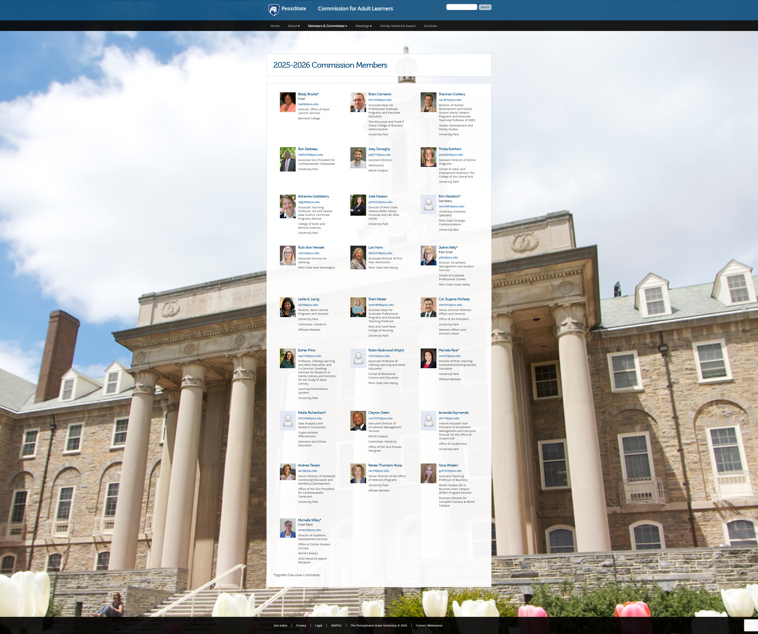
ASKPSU (336, 625)
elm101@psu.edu (450, 305)
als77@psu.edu (449, 418)
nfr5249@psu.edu (310, 418)
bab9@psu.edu (308, 104)
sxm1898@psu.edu (381, 305)
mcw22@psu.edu (309, 530)
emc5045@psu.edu (451, 206)
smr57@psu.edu (450, 356)
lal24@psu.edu (308, 305)
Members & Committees (326, 26)
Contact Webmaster (429, 625)
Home (275, 26)
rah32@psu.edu (308, 253)
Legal (318, 625)
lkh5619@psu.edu (380, 253)
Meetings (362, 26)
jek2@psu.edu (448, 257)
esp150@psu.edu (309, 356)
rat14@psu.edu (379, 471)
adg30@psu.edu (309, 202)
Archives (430, 26)
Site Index (280, 625)
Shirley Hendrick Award (398, 26)
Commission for (355, 8)
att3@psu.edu (307, 471)
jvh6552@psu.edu (380, 202)
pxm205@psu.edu (451, 154)
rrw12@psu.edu (379, 356)
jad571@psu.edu (380, 154)
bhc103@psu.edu (380, 100)
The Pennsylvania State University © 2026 (379, 625)
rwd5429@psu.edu (310, 154)
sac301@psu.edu (450, 100)
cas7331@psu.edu (381, 418)
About (292, 26)
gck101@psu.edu (450, 471)
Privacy (301, 625)
